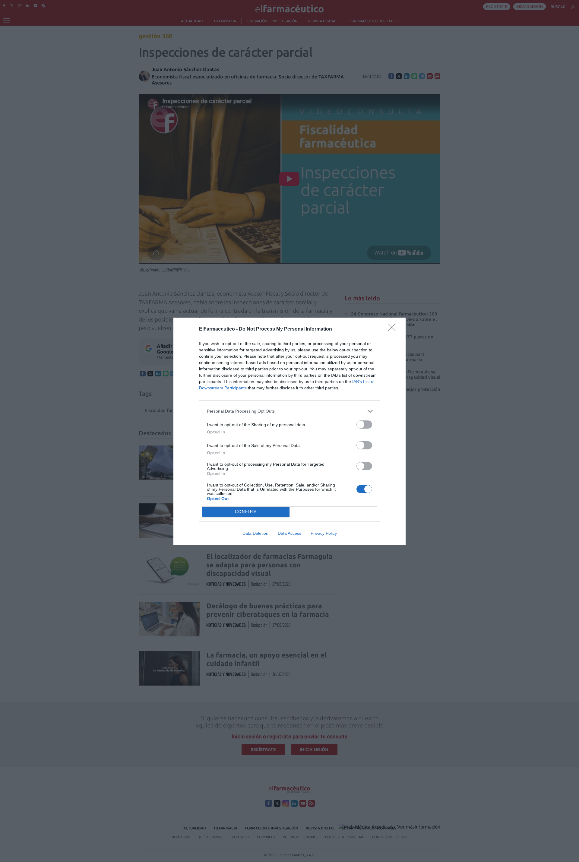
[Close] (394, 329)
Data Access (289, 533)
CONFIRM (246, 511)
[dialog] (289, 431)
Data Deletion (255, 533)
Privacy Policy (324, 533)
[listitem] (289, 411)
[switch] (364, 424)
